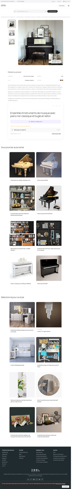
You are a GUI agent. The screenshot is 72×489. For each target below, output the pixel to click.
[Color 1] (59, 80)
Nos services (39, 452)
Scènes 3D (4, 454)
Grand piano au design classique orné (20, 180)
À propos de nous (23, 452)
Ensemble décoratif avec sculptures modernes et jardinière (46, 436)
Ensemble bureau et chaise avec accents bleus (48, 365)
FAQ (54, 452)
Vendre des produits (41, 454)
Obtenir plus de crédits (56, 133)
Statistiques (22, 456)
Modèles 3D (5, 452)
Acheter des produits (41, 456)
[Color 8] (62, 80)
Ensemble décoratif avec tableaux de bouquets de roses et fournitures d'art (21, 436)
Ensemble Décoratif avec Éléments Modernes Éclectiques (20, 214)
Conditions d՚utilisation (59, 458)
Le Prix (3, 466)
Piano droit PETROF (42, 283)
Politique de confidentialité (60, 456)
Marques (4, 458)
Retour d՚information (58, 454)
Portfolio (21, 458)
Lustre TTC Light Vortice (43, 331)
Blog (20, 454)
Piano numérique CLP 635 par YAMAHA (21, 283)
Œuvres (4, 464)
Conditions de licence (58, 460)
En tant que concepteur (42, 462)
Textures (4, 456)
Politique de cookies (60, 483)
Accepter (65, 486)
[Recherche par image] (46, 11)
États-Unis (66, 1)
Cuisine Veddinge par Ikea (17, 365)
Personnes (4, 462)
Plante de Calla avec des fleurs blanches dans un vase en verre (21, 400)
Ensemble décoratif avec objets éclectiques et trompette (48, 249)
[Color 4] (60, 80)
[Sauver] (53, 106)
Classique (27, 80)
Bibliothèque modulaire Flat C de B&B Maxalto (20, 249)
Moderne (32, 80)
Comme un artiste (40, 460)
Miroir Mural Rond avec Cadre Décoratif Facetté (47, 400)
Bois (62, 76)
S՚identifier (62, 5)
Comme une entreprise (42, 458)
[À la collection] (56, 106)
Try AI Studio (21, 1)
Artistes (4, 460)
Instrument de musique (28, 76)
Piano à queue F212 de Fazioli (44, 213)
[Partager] (59, 106)
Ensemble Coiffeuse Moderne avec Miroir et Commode (22, 330)
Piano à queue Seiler (42, 180)
